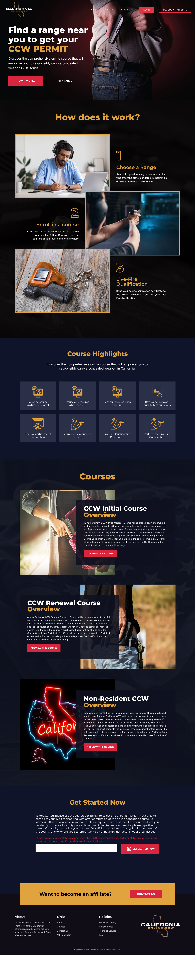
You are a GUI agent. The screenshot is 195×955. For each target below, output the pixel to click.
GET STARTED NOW (144, 849)
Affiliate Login (64, 935)
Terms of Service (107, 930)
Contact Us (127, 9)
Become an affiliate (175, 9)
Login (146, 9)
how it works (26, 81)
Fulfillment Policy (107, 922)
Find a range (64, 81)
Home (94, 9)
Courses (109, 9)
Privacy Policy (106, 926)
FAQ (101, 935)
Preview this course (100, 553)
